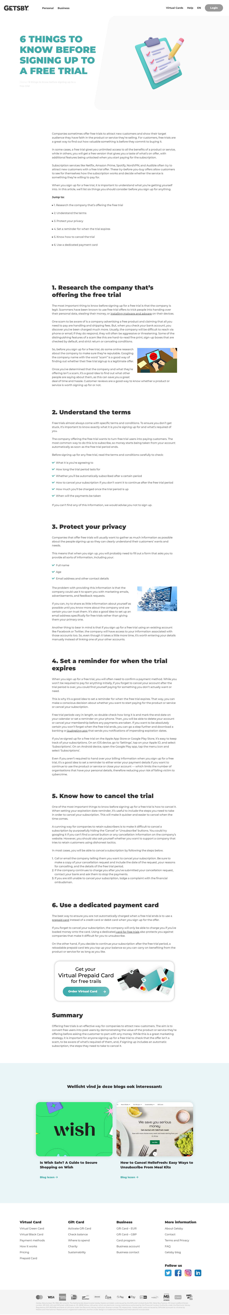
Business (63, 8)
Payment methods (32, 1240)
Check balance (78, 1234)
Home (23, 82)
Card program (125, 1240)
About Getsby (174, 1228)
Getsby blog (173, 1252)
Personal (48, 8)
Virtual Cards (174, 7)
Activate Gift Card (79, 1228)
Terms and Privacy (177, 1240)
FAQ (168, 1246)
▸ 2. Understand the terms (69, 213)
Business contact (127, 1252)
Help (190, 7)
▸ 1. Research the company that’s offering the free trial (87, 205)
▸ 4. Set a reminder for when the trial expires (81, 229)
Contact (170, 1234)
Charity (73, 1246)
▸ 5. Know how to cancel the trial (73, 236)
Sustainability (77, 1252)
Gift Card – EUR (126, 1228)
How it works (28, 1246)
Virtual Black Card (31, 1234)
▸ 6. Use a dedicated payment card (75, 244)
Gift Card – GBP (126, 1234)
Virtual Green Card (32, 1228)
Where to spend (79, 1240)
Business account (128, 1246)
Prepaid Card (28, 1258)
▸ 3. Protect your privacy (67, 221)
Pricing (24, 1252)
